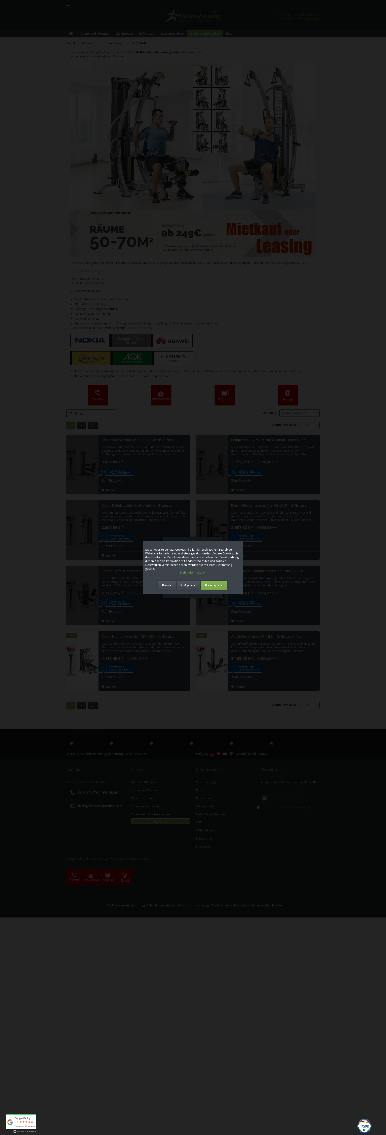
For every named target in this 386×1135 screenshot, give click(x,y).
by (26, 1131)
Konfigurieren (188, 585)
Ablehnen (167, 585)
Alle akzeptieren (214, 585)
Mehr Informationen (193, 572)
